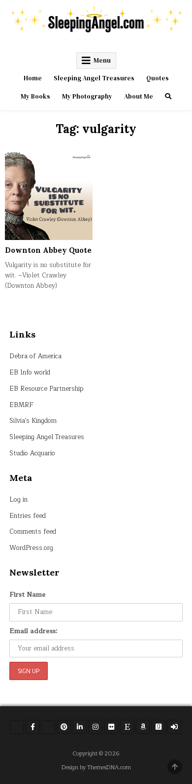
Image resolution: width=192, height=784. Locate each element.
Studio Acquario (32, 453)
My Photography (87, 96)
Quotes (157, 78)
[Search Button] (168, 96)
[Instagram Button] (95, 726)
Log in (18, 499)
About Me (138, 96)
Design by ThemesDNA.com (96, 767)
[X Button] (16, 727)
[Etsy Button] (127, 726)
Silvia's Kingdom (33, 420)
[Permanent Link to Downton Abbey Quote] (49, 196)
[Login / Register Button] (174, 726)
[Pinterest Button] (64, 726)
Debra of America (35, 356)
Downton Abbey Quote (48, 250)
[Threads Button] (48, 727)
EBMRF (21, 405)
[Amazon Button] (142, 726)
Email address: (33, 631)
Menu (102, 60)
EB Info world (29, 372)
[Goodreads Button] (158, 726)
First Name (27, 594)
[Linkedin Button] (79, 726)
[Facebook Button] (32, 726)
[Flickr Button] (111, 726)
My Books (35, 96)
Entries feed (27, 516)
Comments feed (32, 531)
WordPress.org (31, 548)
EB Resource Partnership (46, 388)
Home (33, 78)
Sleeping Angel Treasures (94, 78)
